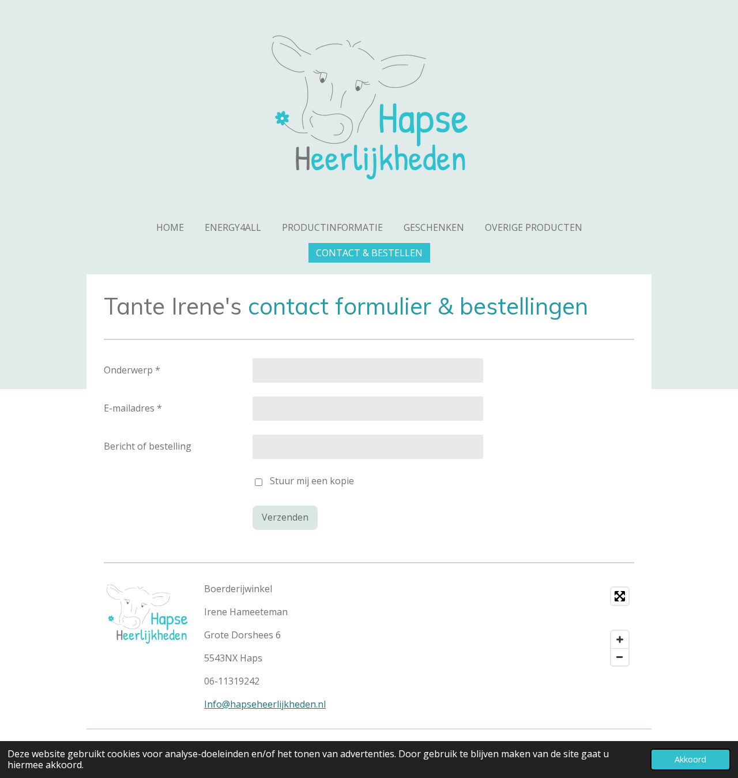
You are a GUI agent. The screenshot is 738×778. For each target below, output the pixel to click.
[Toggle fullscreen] (619, 596)
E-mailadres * (133, 408)
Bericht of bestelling (147, 446)
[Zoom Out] (619, 656)
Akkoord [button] (690, 759)
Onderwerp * (132, 370)
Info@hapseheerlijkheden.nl (265, 704)
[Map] (505, 626)
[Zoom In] (619, 639)
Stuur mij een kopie (312, 481)
